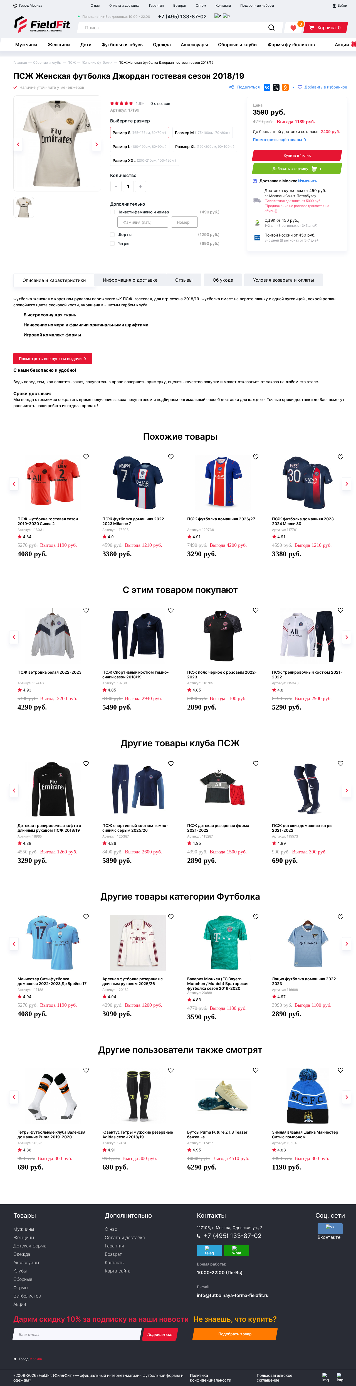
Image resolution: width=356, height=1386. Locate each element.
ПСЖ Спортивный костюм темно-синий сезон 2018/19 (135, 674)
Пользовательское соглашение (274, 1377)
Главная (20, 62)
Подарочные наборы (257, 5)
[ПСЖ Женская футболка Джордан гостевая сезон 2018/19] (57, 143)
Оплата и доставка (124, 5)
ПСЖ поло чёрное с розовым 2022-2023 (222, 674)
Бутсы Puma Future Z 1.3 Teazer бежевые (217, 1134)
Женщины (59, 44)
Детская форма (29, 1246)
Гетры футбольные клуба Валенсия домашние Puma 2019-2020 (51, 1134)
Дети (86, 44)
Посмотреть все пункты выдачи (50, 358)
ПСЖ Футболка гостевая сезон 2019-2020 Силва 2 (48, 521)
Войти (342, 5)
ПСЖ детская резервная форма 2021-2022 (218, 828)
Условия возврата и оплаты (283, 280)
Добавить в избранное (326, 87)
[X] (276, 87)
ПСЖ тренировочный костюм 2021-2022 (307, 674)
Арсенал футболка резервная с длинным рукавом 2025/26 (132, 981)
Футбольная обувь (122, 44)
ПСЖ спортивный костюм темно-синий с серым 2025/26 (135, 828)
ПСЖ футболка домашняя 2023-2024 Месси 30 (304, 521)
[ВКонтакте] (267, 87)
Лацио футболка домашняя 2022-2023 (305, 981)
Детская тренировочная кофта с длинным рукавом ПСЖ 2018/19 (49, 828)
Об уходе (223, 280)
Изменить (307, 180)
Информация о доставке (130, 280)
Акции (342, 44)
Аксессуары (194, 44)
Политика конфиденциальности (210, 1377)
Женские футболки (97, 62)
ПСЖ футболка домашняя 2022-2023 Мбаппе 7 (134, 521)
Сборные (22, 1279)
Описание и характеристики (54, 280)
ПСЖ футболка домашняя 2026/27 (221, 518)
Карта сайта (117, 1271)
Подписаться (160, 1334)
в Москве (288, 180)
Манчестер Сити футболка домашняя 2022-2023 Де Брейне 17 (52, 981)
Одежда (162, 44)
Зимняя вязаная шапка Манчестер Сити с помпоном (305, 1134)
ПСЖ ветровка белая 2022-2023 (49, 672)
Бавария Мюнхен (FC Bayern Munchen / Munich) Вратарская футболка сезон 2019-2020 (217, 983)
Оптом (201, 5)
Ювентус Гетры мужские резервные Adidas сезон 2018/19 (137, 1134)
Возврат (179, 5)
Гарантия (156, 5)
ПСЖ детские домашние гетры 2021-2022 (302, 828)
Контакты (223, 5)
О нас (95, 5)
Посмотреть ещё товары (277, 139)
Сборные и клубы (238, 44)
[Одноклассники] (285, 87)
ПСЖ (72, 62)
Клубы (20, 1271)
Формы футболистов (291, 44)
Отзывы (183, 280)
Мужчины (26, 44)
